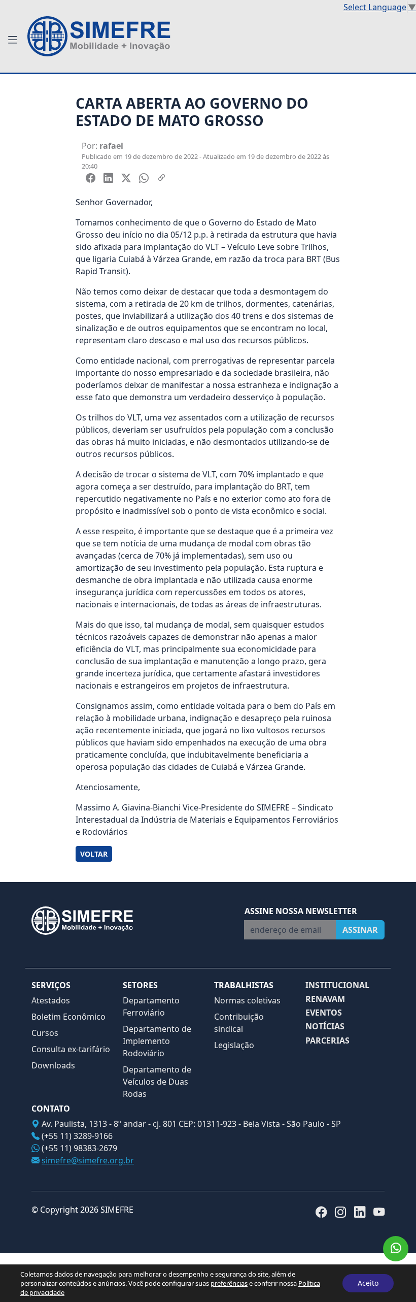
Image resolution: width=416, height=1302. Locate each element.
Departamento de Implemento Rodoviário (157, 1041)
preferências (229, 1283)
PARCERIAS (327, 1041)
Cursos (44, 1032)
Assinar (360, 929)
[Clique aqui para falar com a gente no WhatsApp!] (395, 1248)
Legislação (234, 1045)
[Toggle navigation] (12, 40)
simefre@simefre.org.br (88, 1160)
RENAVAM (325, 999)
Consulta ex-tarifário (70, 1049)
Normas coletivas (247, 1000)
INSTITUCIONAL (337, 985)
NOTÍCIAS (324, 1026)
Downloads (53, 1065)
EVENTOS (323, 1013)
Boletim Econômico (68, 1016)
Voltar (94, 854)
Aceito (368, 1283)
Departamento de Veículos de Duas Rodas (157, 1081)
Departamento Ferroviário (151, 1006)
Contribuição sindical (239, 1022)
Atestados (50, 1000)
